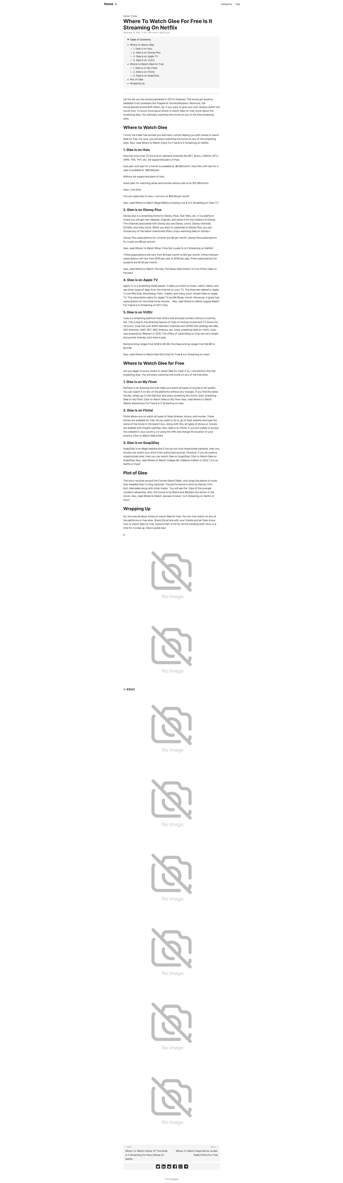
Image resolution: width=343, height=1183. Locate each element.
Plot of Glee (136, 79)
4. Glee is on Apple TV (145, 56)
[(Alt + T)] (116, 4)
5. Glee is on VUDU (143, 60)
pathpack (174, 1179)
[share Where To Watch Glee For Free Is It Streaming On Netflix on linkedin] (164, 1167)
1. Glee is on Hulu (142, 48)
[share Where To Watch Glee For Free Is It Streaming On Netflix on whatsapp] (180, 1167)
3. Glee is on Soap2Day (146, 75)
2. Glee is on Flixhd (143, 71)
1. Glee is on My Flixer (145, 68)
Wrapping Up (137, 83)
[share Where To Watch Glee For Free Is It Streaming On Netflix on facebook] (175, 1167)
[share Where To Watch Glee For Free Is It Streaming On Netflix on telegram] (186, 1167)
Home (108, 4)
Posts (134, 16)
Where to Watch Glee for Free (147, 64)
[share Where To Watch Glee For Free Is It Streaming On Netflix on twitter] (158, 1167)
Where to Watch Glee (142, 44)
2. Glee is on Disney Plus (147, 52)
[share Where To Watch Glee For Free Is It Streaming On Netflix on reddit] (169, 1167)
